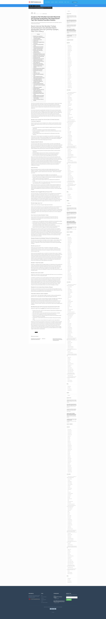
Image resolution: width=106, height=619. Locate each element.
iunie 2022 (69, 261)
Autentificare (69, 194)
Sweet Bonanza (35, 40)
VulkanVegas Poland (70, 183)
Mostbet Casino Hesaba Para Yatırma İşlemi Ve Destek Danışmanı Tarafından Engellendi (39, 37)
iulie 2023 (69, 53)
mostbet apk (69, 526)
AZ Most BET (69, 492)
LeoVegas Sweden (70, 140)
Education (69, 128)
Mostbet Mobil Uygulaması (37, 92)
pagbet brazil (69, 357)
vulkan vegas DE (70, 175)
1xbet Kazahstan (70, 488)
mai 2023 (69, 55)
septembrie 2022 (70, 65)
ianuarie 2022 (69, 75)
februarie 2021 (69, 465)
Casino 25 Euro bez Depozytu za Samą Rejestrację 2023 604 (71, 121)
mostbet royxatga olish (70, 155)
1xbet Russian (69, 105)
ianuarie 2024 (69, 45)
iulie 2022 (69, 67)
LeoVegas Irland (70, 139)
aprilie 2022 (69, 71)
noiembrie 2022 (69, 62)
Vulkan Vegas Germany (71, 178)
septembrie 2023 (70, 50)
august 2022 (69, 66)
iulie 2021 (69, 79)
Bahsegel (69, 113)
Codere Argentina (70, 124)
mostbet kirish (69, 345)
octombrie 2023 (69, 49)
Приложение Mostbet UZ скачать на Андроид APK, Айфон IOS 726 (71, 185)
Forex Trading (69, 131)
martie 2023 (69, 58)
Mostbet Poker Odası (36, 57)
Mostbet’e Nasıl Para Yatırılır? (38, 69)
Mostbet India (69, 151)
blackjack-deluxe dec (70, 117)
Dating (68, 127)
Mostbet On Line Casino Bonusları (38, 56)
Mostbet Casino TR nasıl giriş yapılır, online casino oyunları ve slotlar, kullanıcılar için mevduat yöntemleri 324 (72, 147)
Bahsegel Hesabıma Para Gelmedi (38, 95)
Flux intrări (69, 195)
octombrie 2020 (69, 86)
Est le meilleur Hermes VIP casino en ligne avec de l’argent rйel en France (59, 601)
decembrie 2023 (70, 46)
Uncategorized (69, 365)
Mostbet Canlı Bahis (36, 82)
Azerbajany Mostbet (70, 109)
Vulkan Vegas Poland (70, 179)
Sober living (69, 170)
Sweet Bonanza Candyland (37, 87)
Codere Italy (69, 318)
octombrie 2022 (69, 63)
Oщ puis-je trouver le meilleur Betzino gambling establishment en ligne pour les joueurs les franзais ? (71, 30)
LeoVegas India (69, 522)
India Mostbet (69, 132)
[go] (76, 11)
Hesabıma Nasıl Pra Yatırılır (37, 39)
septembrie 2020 (70, 87)
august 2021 (69, 78)
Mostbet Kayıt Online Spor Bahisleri (39, 68)
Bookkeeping (69, 118)
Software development (70, 171)
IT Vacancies (69, 326)
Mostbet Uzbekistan (70, 160)
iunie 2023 (69, 54)
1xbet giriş (69, 102)
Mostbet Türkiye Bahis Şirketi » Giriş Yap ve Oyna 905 (71, 157)
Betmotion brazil (70, 114)
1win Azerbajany (70, 94)
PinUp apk (69, 166)
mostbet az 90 (69, 143)
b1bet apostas (69, 110)
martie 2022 (69, 265)
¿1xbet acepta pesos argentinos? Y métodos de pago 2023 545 (71, 93)
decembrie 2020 (70, 83)
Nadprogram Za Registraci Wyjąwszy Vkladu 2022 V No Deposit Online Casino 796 (72, 163)
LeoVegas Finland (70, 136)
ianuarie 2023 (69, 59)
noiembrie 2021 (69, 269)
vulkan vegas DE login (70, 369)
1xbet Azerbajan (70, 98)
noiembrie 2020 (69, 469)
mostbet (42, 308)
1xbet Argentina (70, 97)
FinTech (69, 322)
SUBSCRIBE (69, 599)
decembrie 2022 (70, 61)
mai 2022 (69, 70)
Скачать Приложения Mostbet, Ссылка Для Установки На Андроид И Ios (39, 85)
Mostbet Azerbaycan (70, 144)
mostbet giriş (69, 149)
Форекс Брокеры (70, 380)
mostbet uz (69, 159)
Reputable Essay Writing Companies (71, 217)
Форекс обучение (70, 189)
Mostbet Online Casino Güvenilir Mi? (39, 55)
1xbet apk (69, 288)
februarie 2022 (69, 74)
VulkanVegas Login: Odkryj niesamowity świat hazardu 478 (71, 181)
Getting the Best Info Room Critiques (71, 400)
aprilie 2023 (69, 57)
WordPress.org (69, 198)
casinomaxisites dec (70, 123)
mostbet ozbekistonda (70, 154)
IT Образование (70, 135)
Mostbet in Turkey (45, 13)
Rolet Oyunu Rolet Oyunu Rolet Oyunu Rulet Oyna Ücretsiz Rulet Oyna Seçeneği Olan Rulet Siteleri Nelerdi (57, 339)
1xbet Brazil (69, 101)
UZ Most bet (69, 174)
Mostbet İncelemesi (36, 88)
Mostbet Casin (43, 338)
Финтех (69, 186)
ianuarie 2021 (69, 82)
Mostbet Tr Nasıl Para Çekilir (37, 49)
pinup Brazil (69, 167)
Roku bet (69, 361)
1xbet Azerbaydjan (70, 484)
